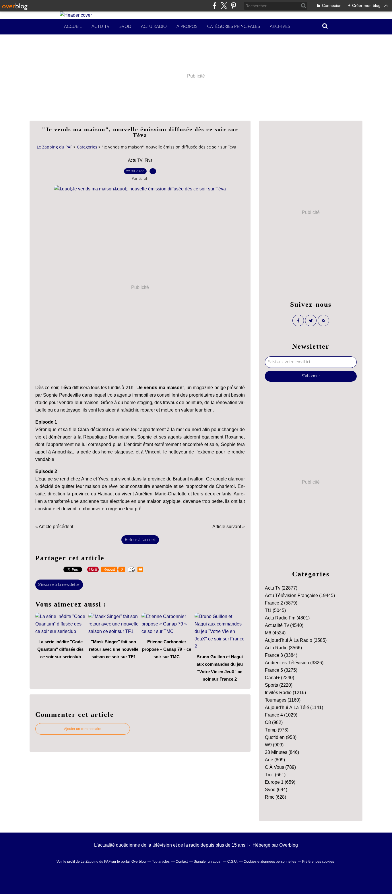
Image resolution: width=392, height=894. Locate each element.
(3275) (281, 670)
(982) (274, 722)
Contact (182, 862)
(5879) (281, 602)
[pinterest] (233, 5)
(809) (275, 759)
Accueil (73, 26)
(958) (280, 737)
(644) (276, 789)
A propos (186, 26)
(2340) (279, 677)
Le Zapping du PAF (54, 147)
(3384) (281, 655)
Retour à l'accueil (140, 540)
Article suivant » (228, 526)
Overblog (288, 845)
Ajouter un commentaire (82, 729)
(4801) (287, 617)
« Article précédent (54, 526)
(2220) (278, 685)
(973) (276, 729)
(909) (274, 744)
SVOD (125, 26)
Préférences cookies (318, 862)
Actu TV (101, 26)
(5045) (275, 610)
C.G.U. (232, 862)
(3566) (283, 647)
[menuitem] (73, 26)
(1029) (281, 715)
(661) (275, 774)
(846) (282, 752)
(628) (275, 797)
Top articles (161, 862)
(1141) (294, 707)
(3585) (296, 640)
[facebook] (214, 5)
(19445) (300, 595)
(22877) (281, 588)
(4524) (275, 632)
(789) (280, 767)
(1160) (282, 700)
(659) (280, 782)
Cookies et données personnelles (270, 862)
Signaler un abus (207, 862)
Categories (87, 147)
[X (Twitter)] (224, 5)
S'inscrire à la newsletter (59, 585)
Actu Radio (154, 26)
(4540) (284, 625)
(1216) (285, 692)
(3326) (294, 662)
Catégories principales (233, 26)
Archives (280, 26)
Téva (148, 161)
